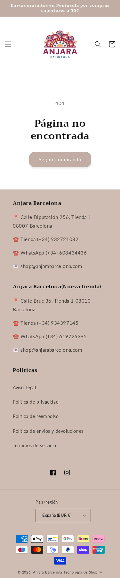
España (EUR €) (57, 515)
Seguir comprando (60, 159)
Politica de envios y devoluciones (48, 431)
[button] (8, 44)
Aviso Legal (24, 387)
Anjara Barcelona (47, 572)
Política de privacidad (36, 402)
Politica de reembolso (36, 416)
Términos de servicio (34, 445)
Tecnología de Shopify (82, 572)
